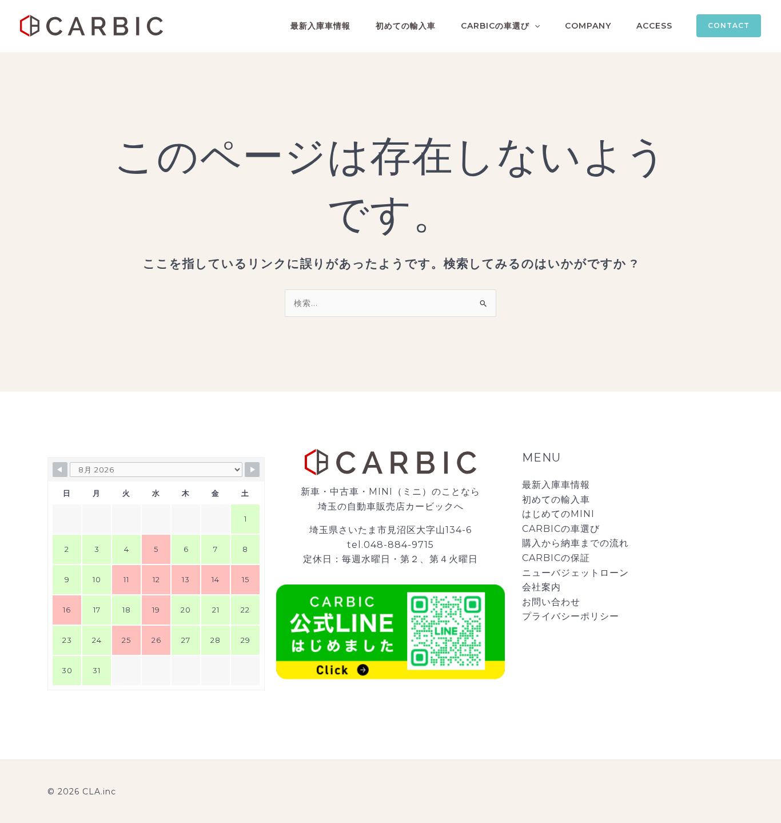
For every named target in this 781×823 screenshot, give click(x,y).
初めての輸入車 (406, 26)
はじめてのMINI (558, 513)
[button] (534, 26)
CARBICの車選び (495, 26)
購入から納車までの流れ (575, 543)
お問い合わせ (551, 602)
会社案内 (541, 587)
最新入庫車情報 (320, 26)
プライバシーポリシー (570, 616)
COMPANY (588, 26)
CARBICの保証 (556, 557)
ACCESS (654, 26)
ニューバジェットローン (575, 572)
